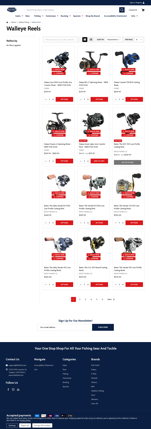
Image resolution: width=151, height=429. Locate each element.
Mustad (94, 378)
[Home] (7, 22)
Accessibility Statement (115, 16)
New (27, 16)
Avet (93, 395)
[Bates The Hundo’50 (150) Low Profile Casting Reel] (93, 185)
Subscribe (103, 327)
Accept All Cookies (42, 425)
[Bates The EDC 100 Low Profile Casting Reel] (128, 123)
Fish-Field (95, 365)
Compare (59, 73)
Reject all (25, 425)
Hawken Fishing (97, 391)
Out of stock (128, 162)
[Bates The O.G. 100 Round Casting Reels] (93, 247)
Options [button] (64, 99)
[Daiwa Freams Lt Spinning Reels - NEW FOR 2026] (58, 123)
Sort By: (100, 40)
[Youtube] (18, 389)
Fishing (37, 16)
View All (94, 403)
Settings (12, 425)
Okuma (94, 382)
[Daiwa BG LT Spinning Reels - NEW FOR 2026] (93, 61)
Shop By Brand (93, 16)
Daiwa (93, 369)
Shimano (94, 399)
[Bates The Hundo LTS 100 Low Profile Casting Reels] (128, 185)
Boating (64, 16)
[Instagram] (13, 389)
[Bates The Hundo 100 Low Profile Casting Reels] (128, 247)
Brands (95, 359)
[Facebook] (8, 389)
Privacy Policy (25, 420)
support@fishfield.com (17, 365)
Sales (18, 16)
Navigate (39, 359)
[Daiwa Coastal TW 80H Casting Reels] (128, 61)
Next (110, 299)
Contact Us (133, 10)
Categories (69, 359)
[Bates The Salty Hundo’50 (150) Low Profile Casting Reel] (58, 185)
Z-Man (93, 374)
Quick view (59, 70)
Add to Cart (99, 161)
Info (133, 16)
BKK (92, 386)
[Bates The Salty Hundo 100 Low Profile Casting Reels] (58, 247)
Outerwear (51, 16)
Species (77, 16)
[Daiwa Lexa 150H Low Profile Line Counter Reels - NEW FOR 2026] (58, 61)
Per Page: (129, 40)
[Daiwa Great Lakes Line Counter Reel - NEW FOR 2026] (93, 123)
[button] (143, 9)
